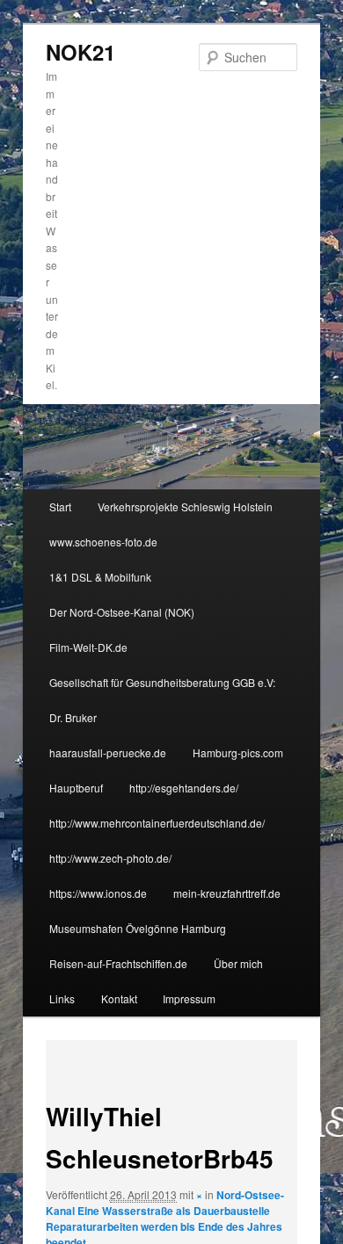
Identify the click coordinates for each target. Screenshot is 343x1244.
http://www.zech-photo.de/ (110, 857)
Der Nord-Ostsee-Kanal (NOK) (121, 611)
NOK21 (80, 52)
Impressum (189, 998)
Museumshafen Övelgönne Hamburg (137, 928)
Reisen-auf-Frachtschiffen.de (118, 963)
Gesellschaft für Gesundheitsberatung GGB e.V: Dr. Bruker (162, 700)
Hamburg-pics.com (238, 752)
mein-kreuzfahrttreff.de (227, 893)
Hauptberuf (76, 787)
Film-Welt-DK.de (88, 647)
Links (62, 998)
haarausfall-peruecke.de (107, 752)
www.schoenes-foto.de (103, 541)
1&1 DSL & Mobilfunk (100, 576)
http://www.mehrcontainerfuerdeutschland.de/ (157, 822)
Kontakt (119, 998)
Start (60, 506)
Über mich (238, 963)
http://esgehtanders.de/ (183, 787)
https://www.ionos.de (98, 893)
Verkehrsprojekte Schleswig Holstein (185, 506)
